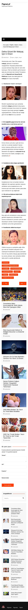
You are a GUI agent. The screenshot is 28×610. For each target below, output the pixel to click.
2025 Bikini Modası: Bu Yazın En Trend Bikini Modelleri (17, 552)
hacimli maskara (8, 271)
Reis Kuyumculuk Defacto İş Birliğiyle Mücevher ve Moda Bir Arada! (13, 331)
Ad (3, 464)
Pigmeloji (15, 607)
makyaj (5, 274)
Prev (6, 283)
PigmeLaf (6, 4)
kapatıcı (17, 271)
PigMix (11, 45)
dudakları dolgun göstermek (11, 265)
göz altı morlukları (16, 268)
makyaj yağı (14, 274)
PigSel (21, 607)
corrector (6, 262)
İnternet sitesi (5, 477)
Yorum (4, 455)
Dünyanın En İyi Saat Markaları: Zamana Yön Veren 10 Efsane (17, 532)
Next (22, 283)
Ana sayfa (6, 45)
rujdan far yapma (8, 277)
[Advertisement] (14, 22)
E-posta (4, 471)
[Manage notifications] (3, 607)
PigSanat (9, 607)
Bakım (16, 45)
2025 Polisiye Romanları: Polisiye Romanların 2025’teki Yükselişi (17, 561)
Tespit (20, 57)
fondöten (6, 268)
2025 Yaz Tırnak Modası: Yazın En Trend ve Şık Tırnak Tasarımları (13, 436)
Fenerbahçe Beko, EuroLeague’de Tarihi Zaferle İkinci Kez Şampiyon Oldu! (12, 305)
